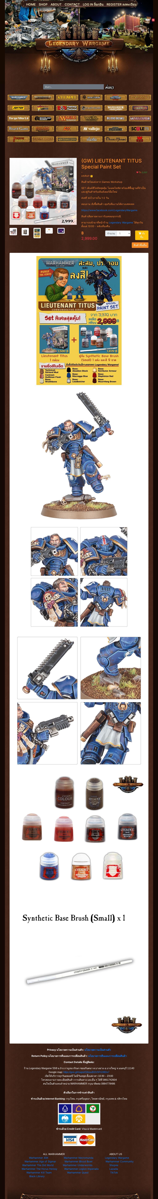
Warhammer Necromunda (78, 1157)
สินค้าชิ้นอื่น (140, 245)
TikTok (114, 1172)
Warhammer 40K (38, 1157)
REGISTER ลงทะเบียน (122, 4)
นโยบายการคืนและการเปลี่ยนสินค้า (107, 1055)
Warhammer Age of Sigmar (40, 1161)
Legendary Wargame (121, 222)
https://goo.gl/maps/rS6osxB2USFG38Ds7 (86, 1072)
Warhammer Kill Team (39, 1172)
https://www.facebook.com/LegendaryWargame (109, 210)
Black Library (37, 1176)
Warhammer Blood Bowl (78, 1161)
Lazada (113, 1168)
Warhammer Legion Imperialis (81, 1168)
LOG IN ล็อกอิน (93, 4)
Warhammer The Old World (38, 1165)
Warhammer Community (120, 1161)
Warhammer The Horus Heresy (39, 1168)
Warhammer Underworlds (77, 1165)
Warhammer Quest (78, 1172)
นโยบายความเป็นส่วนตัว (97, 1049)
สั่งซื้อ (142, 235)
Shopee (113, 1165)
